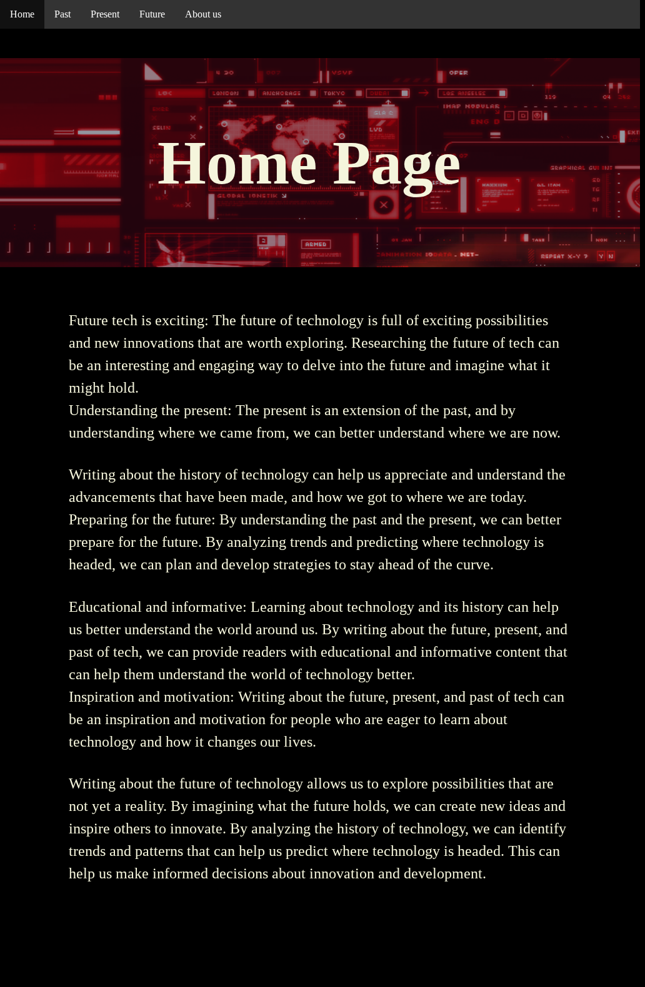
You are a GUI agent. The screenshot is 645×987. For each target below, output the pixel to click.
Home (22, 14)
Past (62, 14)
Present (105, 14)
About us (203, 14)
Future (152, 14)
